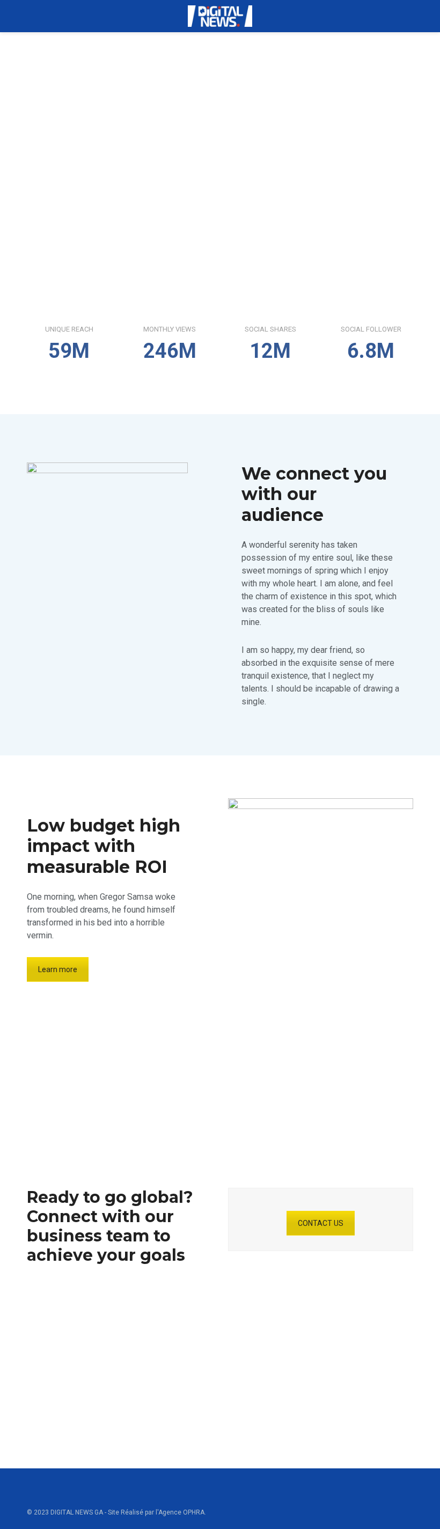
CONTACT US (320, 1223)
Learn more (57, 969)
